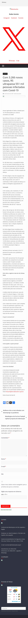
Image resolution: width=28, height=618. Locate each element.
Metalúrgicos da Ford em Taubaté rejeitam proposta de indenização (15, 417)
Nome (3, 459)
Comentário (5, 438)
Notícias (5, 73)
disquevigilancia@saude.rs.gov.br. (15, 391)
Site (2, 474)
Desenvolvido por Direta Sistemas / (6, 610)
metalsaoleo (18, 93)
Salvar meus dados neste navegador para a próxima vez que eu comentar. (14, 486)
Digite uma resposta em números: (11, 491)
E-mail (3, 466)
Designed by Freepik (15, 610)
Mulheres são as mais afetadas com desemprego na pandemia (13, 412)
